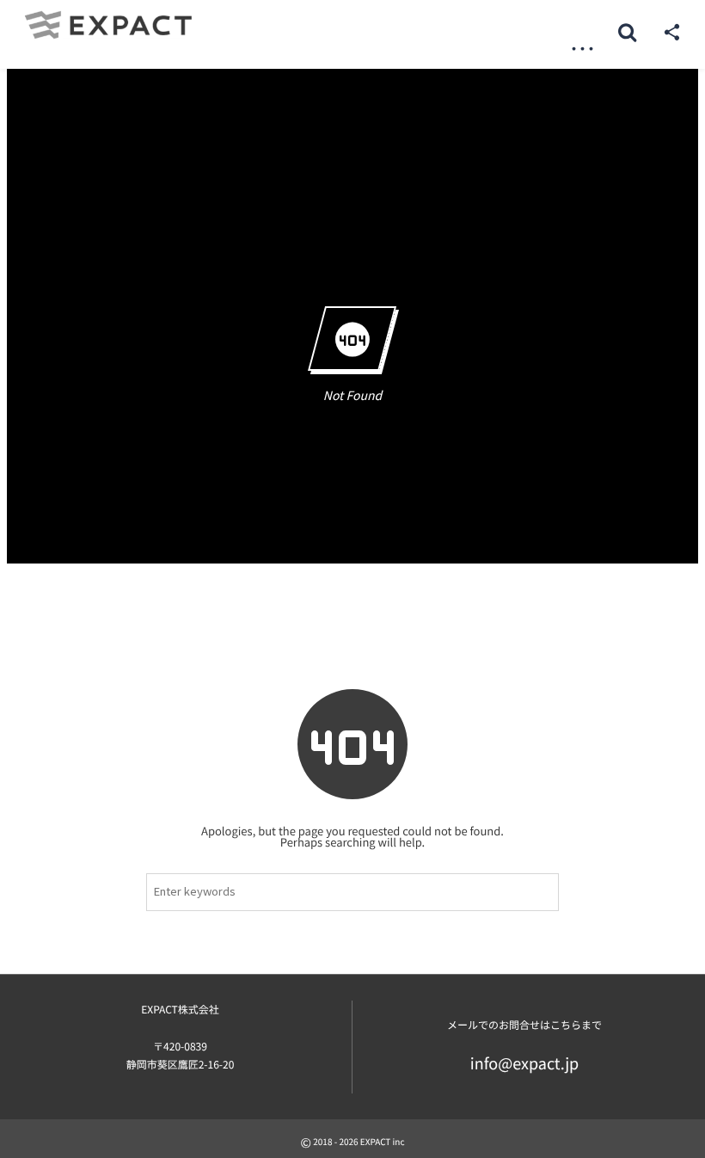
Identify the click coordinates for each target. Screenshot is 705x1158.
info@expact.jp (524, 1063)
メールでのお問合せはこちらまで (524, 1025)
